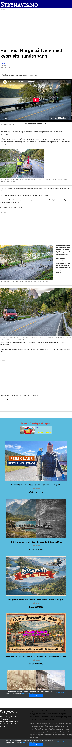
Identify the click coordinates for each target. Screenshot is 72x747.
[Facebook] (1, 125)
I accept (36, 744)
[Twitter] (3, 125)
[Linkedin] (5, 125)
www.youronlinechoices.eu (28, 742)
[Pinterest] (9, 125)
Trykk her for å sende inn (8, 400)
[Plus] (11, 125)
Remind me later (61, 741)
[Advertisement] (36, 27)
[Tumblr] (14, 125)
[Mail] (7, 125)
